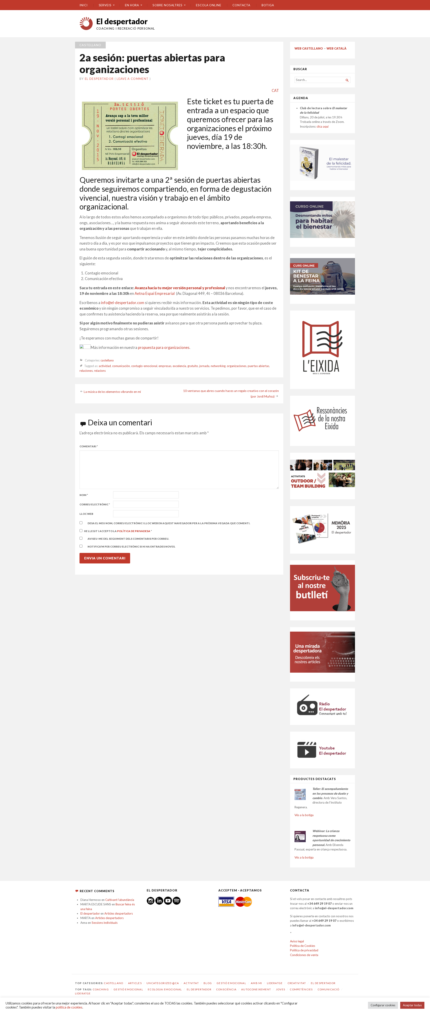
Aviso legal (297, 941)
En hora (132, 5)
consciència (226, 989)
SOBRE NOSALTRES (168, 5)
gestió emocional (128, 989)
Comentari (89, 446)
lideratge (83, 993)
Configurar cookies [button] (383, 1005)
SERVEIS (105, 5)
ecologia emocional (165, 989)
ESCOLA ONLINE (208, 5)
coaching (101, 989)
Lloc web (86, 513)
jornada (204, 366)
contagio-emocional (144, 366)
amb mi (256, 983)
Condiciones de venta (304, 955)
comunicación (121, 366)
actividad (105, 366)
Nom (84, 494)
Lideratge (275, 983)
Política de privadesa (134, 531)
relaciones (86, 370)
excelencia (179, 366)
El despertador (122, 21)
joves (280, 989)
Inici (84, 5)
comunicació (329, 989)
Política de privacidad (304, 950)
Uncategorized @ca (162, 983)
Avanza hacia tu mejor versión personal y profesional (180, 288)
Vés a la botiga (304, 815)
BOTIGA (268, 5)
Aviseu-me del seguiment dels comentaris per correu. (128, 538)
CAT (275, 90)
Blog (208, 983)
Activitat (191, 983)
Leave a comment (132, 78)
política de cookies (69, 1007)
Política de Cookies (302, 946)
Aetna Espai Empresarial (155, 293)
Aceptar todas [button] (412, 1005)
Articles (135, 983)
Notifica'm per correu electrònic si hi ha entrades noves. (131, 546)
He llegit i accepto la (118, 531)
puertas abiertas (258, 366)
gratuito (192, 366)
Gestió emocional (231, 983)
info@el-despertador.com (122, 302)
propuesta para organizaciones (163, 347)
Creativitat (297, 983)
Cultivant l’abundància (119, 900)
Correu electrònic (95, 504)
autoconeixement (256, 989)
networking (218, 366)
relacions (100, 370)
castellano (90, 45)
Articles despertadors (118, 913)
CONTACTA (241, 5)
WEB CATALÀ (336, 48)
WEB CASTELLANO (309, 48)
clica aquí (323, 126)
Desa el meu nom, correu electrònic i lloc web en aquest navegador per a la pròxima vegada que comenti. (169, 523)
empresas (165, 366)
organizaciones (236, 366)
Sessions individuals (105, 922)
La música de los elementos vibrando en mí (112, 391)
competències (301, 989)
